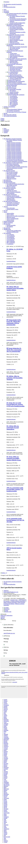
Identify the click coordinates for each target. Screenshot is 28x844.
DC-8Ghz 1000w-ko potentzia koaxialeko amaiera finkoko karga (14, 458)
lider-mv (3, 618)
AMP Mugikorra (22, 599)
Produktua (6, 131)
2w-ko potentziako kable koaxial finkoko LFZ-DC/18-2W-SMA (15, 520)
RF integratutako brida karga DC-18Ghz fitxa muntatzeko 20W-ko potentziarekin (14, 322)
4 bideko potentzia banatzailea (15, 601)
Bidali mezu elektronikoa (6, 615)
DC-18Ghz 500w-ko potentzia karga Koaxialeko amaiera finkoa (15, 288)
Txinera (2, 118)
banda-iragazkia (21, 602)
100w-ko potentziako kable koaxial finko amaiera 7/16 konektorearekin (15, 489)
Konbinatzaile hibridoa (9, 603)
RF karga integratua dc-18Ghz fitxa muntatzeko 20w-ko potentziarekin (14, 349)
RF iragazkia (7, 601)
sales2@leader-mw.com (9, 633)
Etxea (5, 128)
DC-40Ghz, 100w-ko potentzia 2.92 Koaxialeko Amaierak (15, 377)
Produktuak (6, 129)
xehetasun (13, 261)
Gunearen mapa (14, 599)
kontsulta (9, 261)
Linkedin (3, 616)
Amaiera (6, 132)
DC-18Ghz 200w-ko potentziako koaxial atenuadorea (13, 427)
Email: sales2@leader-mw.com (11, 592)
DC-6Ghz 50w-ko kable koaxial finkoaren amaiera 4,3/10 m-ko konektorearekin (15, 404)
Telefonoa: (6, 590)
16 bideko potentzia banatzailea (17, 601)
